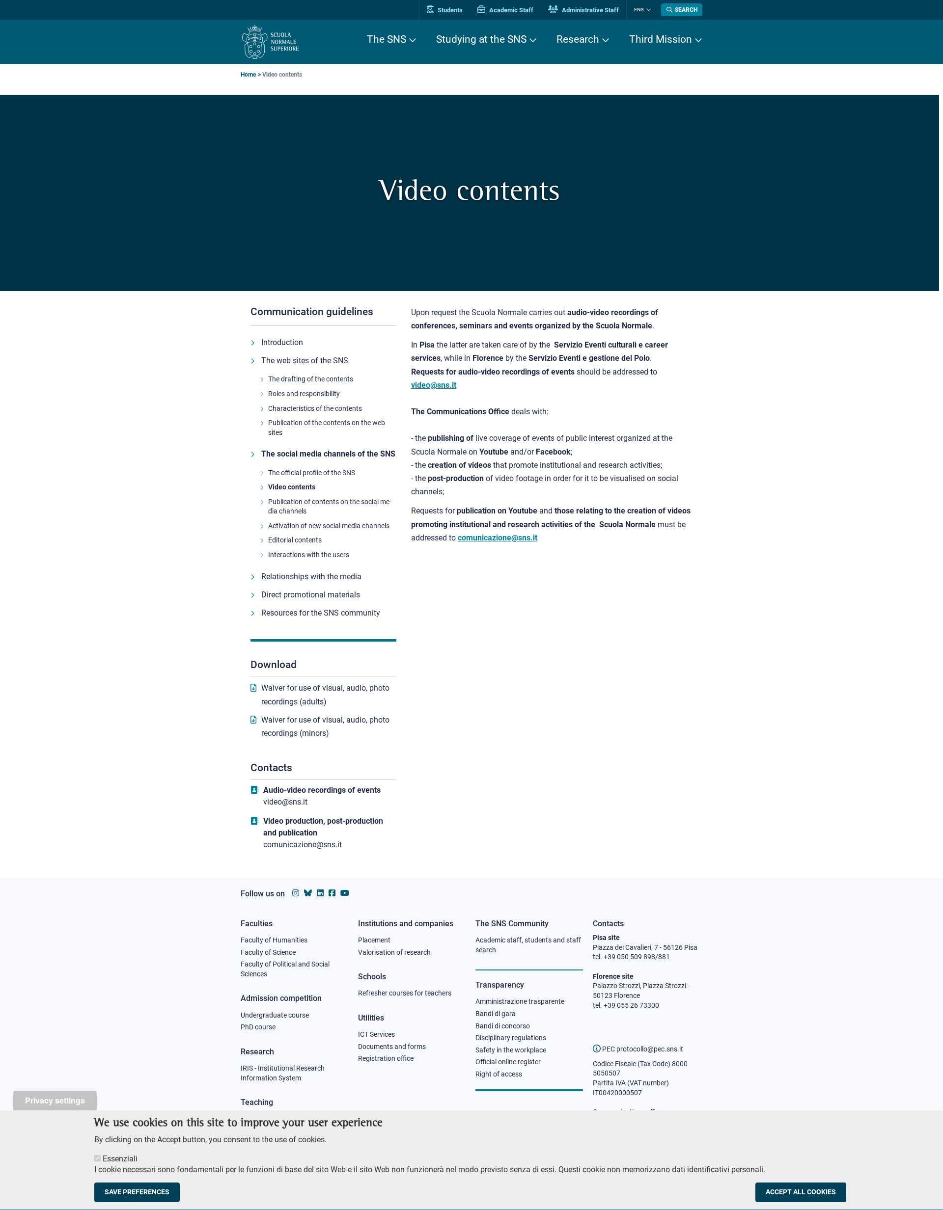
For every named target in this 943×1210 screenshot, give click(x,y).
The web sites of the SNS (304, 360)
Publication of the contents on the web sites (326, 427)
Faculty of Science (268, 952)
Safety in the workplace (510, 1050)
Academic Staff (510, 10)
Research (577, 39)
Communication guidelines (311, 312)
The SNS (386, 39)
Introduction (282, 342)
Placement (374, 940)
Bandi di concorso (502, 1026)
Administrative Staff (589, 10)
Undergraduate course (275, 1015)
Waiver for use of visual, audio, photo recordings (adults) (325, 694)
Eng (639, 9)
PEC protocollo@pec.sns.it (642, 1049)
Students (449, 10)
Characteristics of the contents (315, 408)
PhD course (258, 1027)
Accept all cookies (801, 1192)
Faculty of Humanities (274, 940)
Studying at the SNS (481, 39)
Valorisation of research (394, 952)
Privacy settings (55, 1100)
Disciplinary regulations (510, 1038)
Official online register (508, 1062)
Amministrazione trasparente (519, 1001)
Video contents (291, 487)
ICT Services (376, 1034)
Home (248, 74)
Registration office (386, 1058)
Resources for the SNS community (320, 613)
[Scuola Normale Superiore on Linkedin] (320, 893)
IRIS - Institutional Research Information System (283, 1073)
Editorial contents (295, 540)
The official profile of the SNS (311, 473)
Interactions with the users (308, 555)
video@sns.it (285, 802)
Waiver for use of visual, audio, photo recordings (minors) (325, 726)
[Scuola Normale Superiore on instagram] (295, 893)
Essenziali (120, 1158)
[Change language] (647, 9)
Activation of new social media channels (328, 526)
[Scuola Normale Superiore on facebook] (332, 893)
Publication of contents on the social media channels (329, 506)
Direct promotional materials (310, 594)
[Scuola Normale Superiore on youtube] (344, 893)
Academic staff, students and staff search (528, 945)
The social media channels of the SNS (328, 453)
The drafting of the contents (310, 379)
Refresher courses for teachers (404, 993)
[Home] (270, 42)
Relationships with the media (311, 576)
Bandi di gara (495, 1014)
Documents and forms (392, 1046)
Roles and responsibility (304, 394)
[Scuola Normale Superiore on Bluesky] (308, 893)
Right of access (498, 1074)
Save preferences (137, 1192)
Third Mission (660, 39)
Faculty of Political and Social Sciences (285, 969)
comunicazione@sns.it (302, 844)
